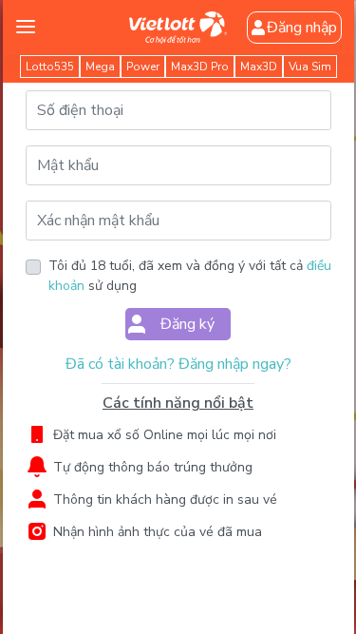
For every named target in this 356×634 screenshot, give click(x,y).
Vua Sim (310, 66)
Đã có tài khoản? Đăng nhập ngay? (178, 364)
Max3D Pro (200, 66)
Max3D (258, 66)
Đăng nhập (302, 27)
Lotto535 (50, 66)
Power (142, 66)
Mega (100, 66)
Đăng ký (187, 324)
